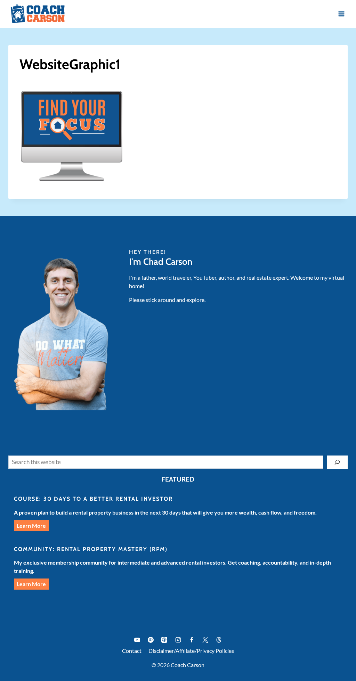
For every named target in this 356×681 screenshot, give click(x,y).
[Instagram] (178, 640)
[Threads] (219, 640)
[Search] (337, 462)
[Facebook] (191, 640)
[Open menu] (341, 13)
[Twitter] (205, 640)
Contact (131, 650)
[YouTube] (137, 640)
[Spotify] (151, 640)
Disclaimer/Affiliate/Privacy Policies (191, 650)
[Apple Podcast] (164, 640)
